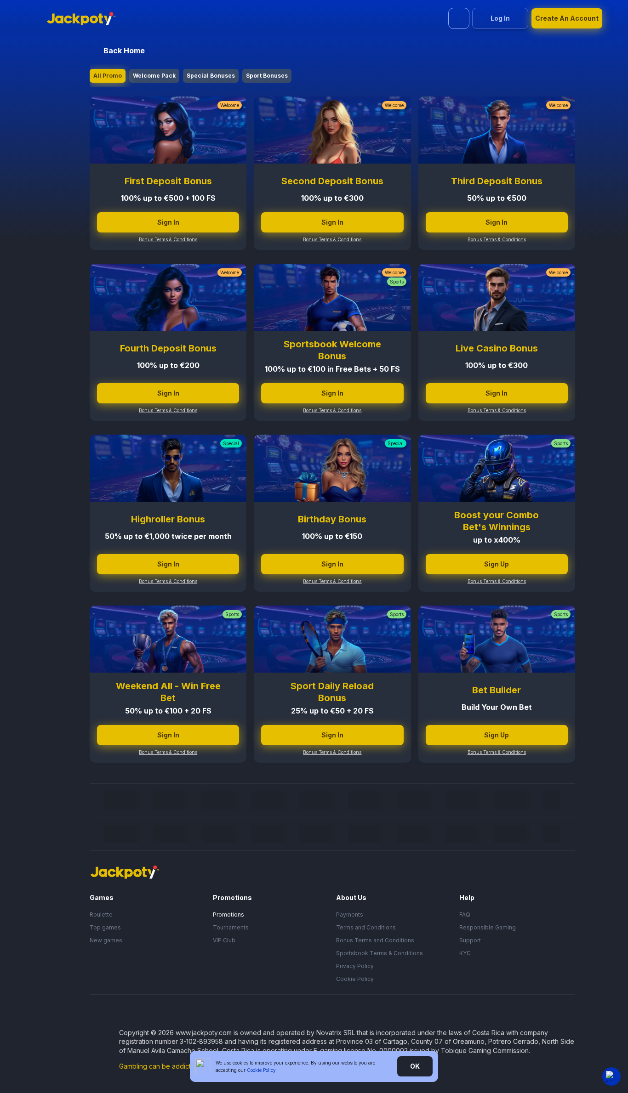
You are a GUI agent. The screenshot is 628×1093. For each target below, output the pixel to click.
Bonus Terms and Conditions (375, 940)
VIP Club (224, 940)
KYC (465, 953)
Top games (105, 927)
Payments (349, 914)
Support (470, 940)
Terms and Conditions (366, 927)
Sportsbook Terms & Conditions (379, 953)
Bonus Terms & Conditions (168, 239)
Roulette (101, 914)
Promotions (228, 914)
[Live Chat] (611, 1076)
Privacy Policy (355, 966)
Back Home (124, 50)
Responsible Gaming (487, 927)
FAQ (464, 914)
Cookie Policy (355, 978)
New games (106, 940)
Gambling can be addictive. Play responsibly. (186, 1066)
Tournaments (231, 927)
